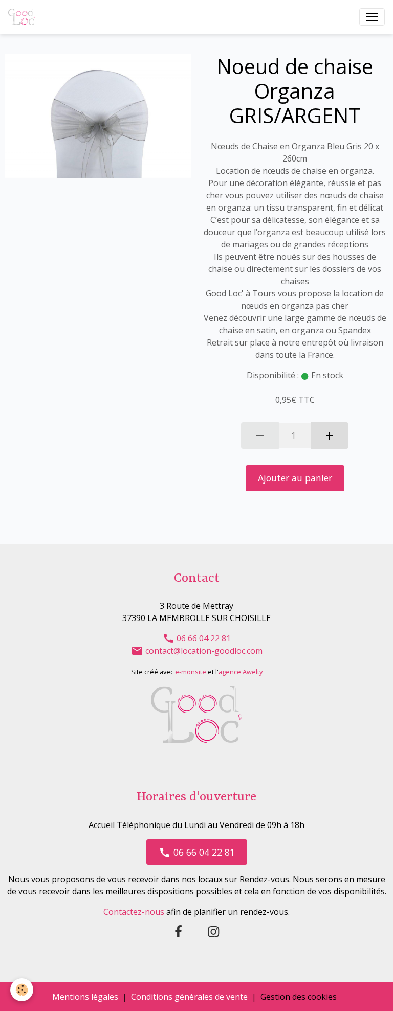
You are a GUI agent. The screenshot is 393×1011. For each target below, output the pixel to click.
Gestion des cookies (298, 996)
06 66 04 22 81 (202, 638)
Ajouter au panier (295, 478)
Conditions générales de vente (189, 996)
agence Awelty (241, 671)
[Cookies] (21, 989)
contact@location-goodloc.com (203, 650)
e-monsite (190, 671)
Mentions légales (85, 996)
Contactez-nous (133, 911)
